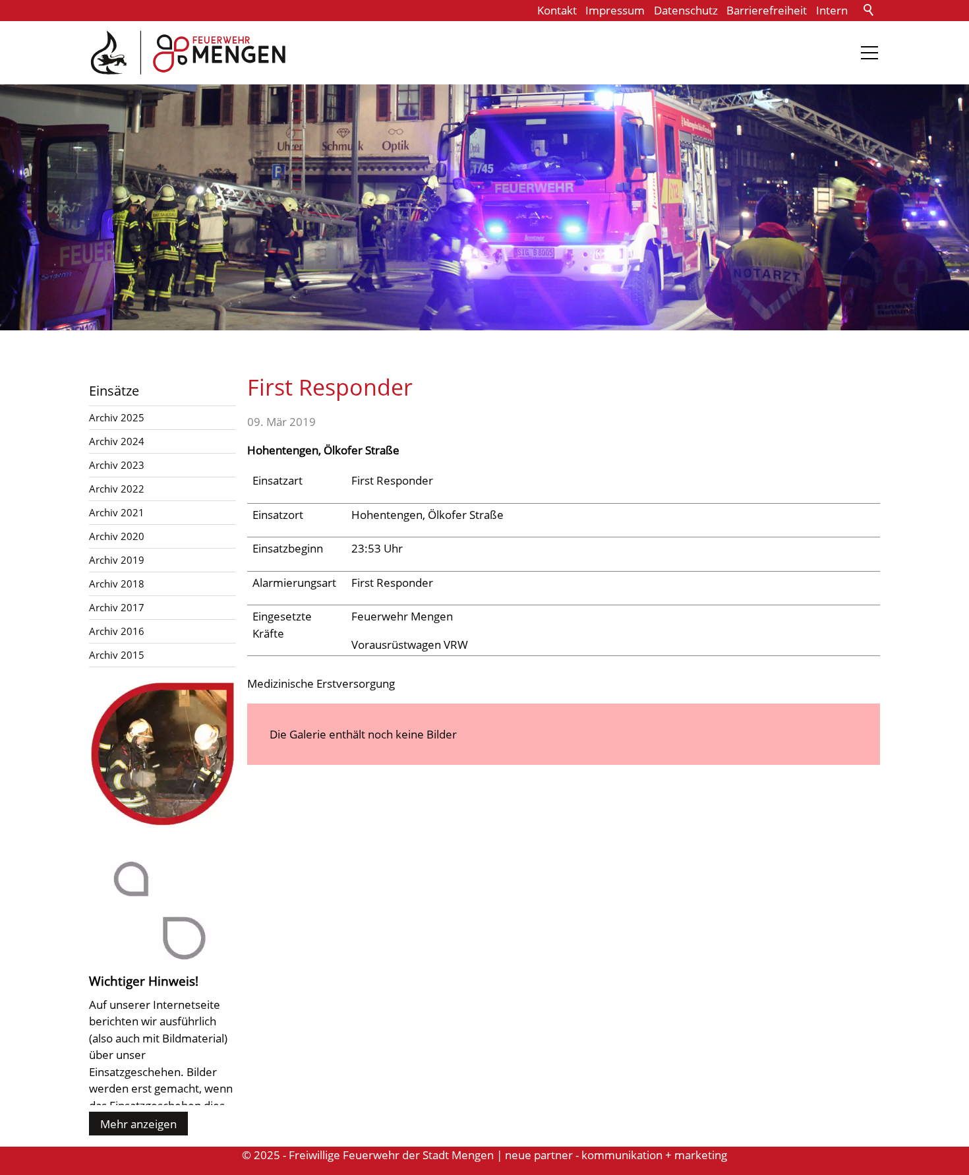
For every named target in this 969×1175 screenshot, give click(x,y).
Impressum (615, 10)
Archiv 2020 (116, 536)
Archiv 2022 (116, 488)
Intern (832, 10)
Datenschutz (686, 10)
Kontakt (557, 10)
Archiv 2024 (116, 441)
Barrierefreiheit (766, 10)
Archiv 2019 (116, 559)
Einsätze (114, 390)
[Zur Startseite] (188, 52)
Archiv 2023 (116, 464)
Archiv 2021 (116, 512)
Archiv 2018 (116, 583)
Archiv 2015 (116, 654)
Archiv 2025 (116, 417)
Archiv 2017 (116, 607)
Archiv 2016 (116, 631)
